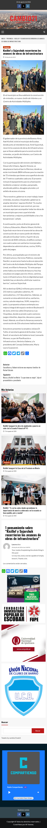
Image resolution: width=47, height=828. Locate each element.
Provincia (7, 47)
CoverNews (17, 824)
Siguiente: (22, 377)
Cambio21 (23, 18)
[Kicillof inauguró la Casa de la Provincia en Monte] (23, 450)
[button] (9, 792)
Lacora (14, 544)
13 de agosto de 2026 (10, 471)
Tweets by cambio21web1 (11, 738)
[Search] (44, 32)
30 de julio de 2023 (10, 57)
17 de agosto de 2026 (10, 431)
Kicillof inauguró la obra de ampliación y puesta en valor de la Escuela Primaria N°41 (21, 427)
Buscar (4, 722)
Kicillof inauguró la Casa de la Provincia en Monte (21, 468)
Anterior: (21, 367)
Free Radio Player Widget (24, 798)
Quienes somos (23, 810)
